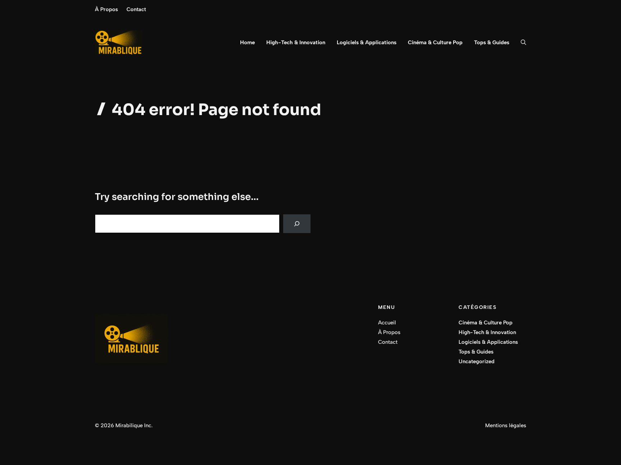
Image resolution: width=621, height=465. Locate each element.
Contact (136, 9)
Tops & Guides (491, 42)
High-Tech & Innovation (295, 42)
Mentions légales (505, 425)
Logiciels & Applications (366, 42)
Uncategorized (476, 361)
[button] (520, 42)
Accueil (387, 322)
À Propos (106, 9)
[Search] (296, 223)
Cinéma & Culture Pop (435, 42)
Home (247, 42)
